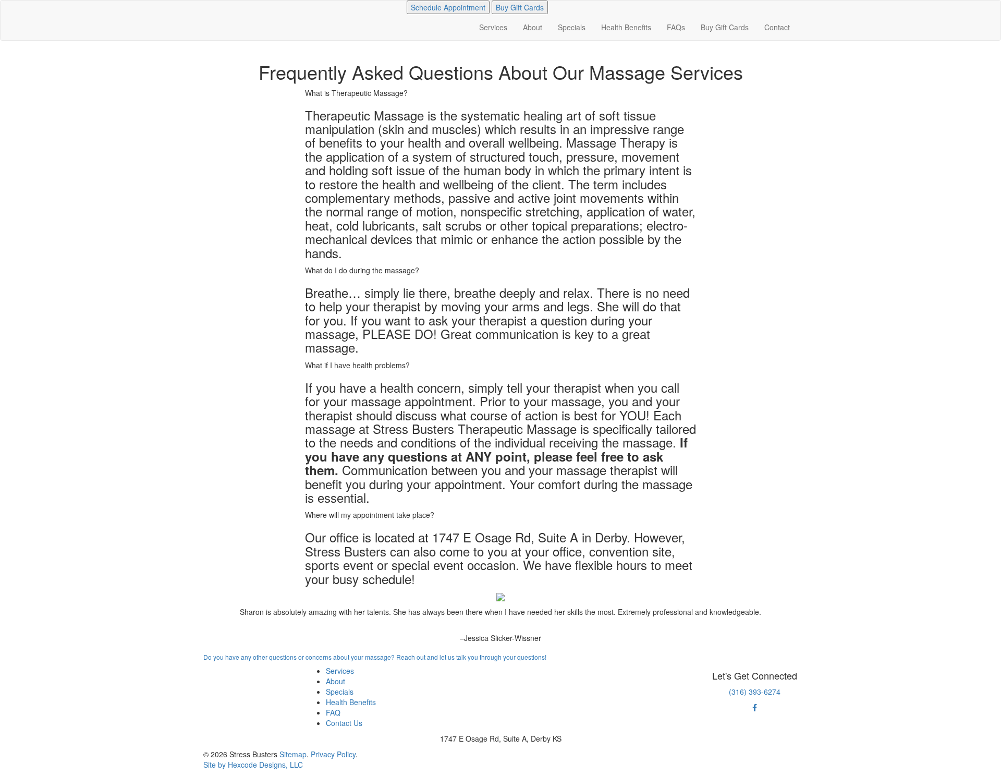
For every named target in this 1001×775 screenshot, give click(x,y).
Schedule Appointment (448, 7)
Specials (571, 27)
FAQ (333, 712)
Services (493, 27)
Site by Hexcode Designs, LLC (253, 764)
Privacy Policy (333, 754)
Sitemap (293, 754)
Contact (777, 27)
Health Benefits (626, 27)
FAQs (676, 27)
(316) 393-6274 (754, 691)
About (532, 27)
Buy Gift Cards (520, 7)
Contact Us (344, 723)
